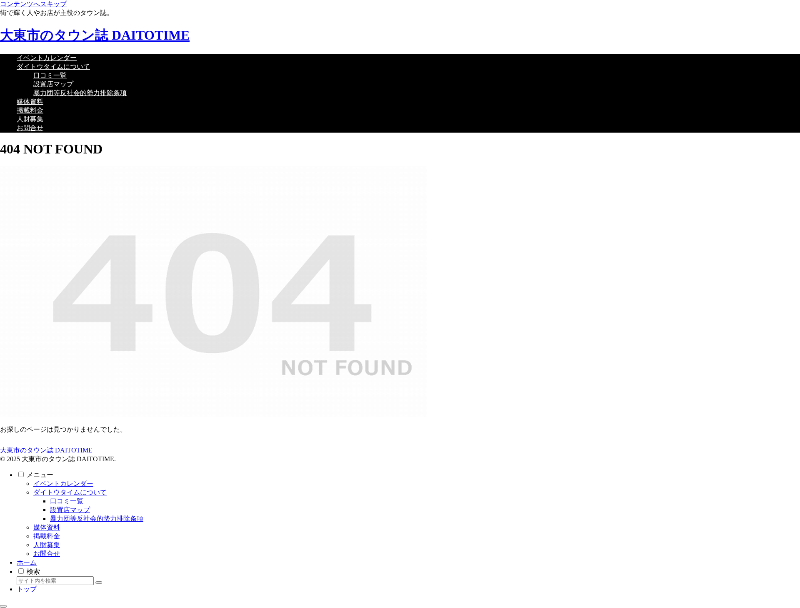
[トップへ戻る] (3, 606)
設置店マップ (70, 509)
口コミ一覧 (66, 501)
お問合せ (46, 553)
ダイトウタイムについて (70, 492)
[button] (98, 582)
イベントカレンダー (63, 483)
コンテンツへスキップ (33, 4)
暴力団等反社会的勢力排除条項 (96, 518)
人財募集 (46, 544)
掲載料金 (46, 536)
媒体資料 (46, 527)
